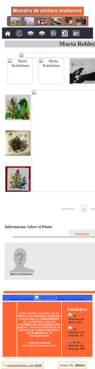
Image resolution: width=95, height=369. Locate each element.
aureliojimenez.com (24, 365)
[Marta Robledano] (20, 82)
